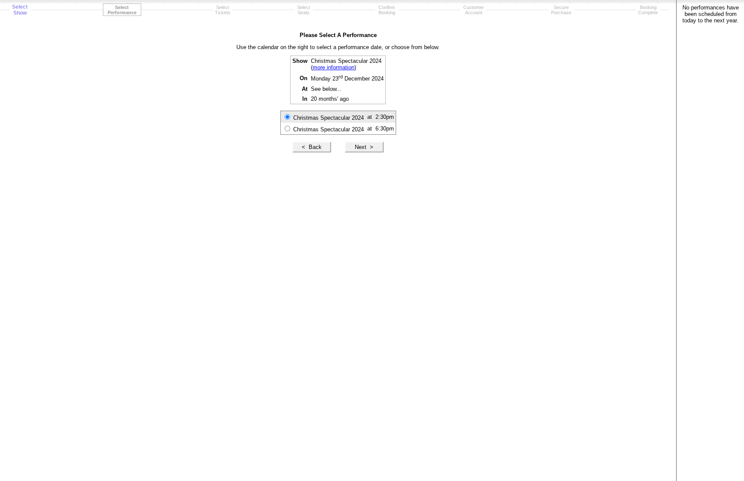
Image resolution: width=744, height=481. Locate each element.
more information (333, 67)
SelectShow (20, 10)
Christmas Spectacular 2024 (328, 118)
